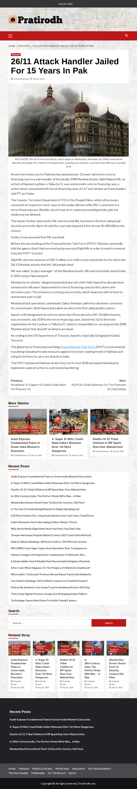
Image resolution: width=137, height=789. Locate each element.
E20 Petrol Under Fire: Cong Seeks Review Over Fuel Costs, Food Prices (52, 515)
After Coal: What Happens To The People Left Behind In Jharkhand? (50, 567)
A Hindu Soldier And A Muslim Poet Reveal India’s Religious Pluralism (50, 561)
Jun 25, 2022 (39, 79)
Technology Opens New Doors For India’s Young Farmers (44, 600)
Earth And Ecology (20, 431)
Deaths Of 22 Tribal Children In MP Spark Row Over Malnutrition (108, 443)
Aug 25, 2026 (118, 451)
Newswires (78, 768)
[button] (11, 35)
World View (62, 768)
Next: (99, 385)
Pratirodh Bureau (21, 79)
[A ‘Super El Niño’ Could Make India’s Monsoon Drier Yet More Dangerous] (68, 421)
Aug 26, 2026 (36, 455)
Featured (16, 55)
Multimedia (38, 772)
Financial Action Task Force (78, 347)
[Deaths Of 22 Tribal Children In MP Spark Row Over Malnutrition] (109, 421)
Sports (72, 772)
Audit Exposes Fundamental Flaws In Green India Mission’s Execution (51, 476)
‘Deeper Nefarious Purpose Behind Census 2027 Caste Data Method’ (51, 535)
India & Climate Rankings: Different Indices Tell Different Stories (49, 541)
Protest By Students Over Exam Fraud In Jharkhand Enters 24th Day (50, 587)
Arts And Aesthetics (99, 768)
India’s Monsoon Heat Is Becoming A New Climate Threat (44, 522)
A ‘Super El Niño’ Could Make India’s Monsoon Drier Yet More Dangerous (53, 482)
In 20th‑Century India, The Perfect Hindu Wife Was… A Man (46, 496)
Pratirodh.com (87, 783)
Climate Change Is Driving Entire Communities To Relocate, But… (48, 554)
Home (12, 768)
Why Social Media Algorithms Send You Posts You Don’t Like (46, 528)
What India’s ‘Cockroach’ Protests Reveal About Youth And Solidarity (51, 574)
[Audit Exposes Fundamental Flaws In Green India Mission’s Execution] (27, 421)
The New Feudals (18, 772)
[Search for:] (51, 623)
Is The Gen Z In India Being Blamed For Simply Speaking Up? (45, 509)
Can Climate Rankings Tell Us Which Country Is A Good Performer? (49, 580)
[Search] (126, 35)
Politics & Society (112, 431)
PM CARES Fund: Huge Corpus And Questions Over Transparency (49, 548)
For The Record (56, 772)
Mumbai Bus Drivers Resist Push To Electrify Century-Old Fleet (48, 502)
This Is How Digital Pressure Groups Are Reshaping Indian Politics (49, 593)
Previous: (38, 385)
